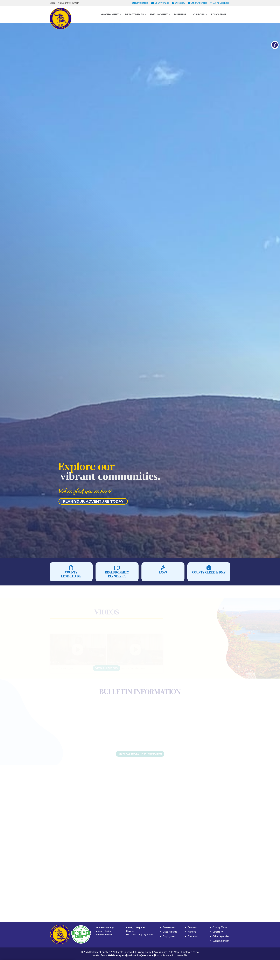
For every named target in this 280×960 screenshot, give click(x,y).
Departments (134, 14)
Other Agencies (198, 2)
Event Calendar (220, 2)
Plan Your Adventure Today (93, 501)
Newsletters (141, 2)
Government (110, 14)
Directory (179, 2)
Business (180, 14)
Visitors (199, 14)
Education (218, 14)
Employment (159, 14)
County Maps (161, 2)
